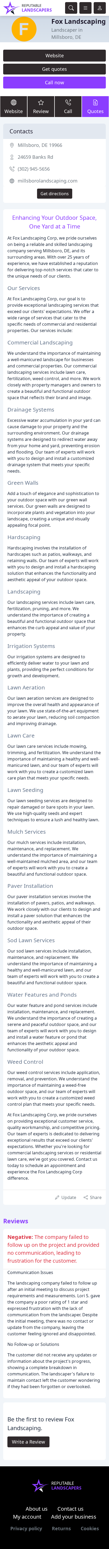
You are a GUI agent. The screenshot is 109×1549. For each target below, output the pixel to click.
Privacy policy (26, 1528)
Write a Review (28, 1442)
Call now (54, 82)
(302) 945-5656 (34, 169)
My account (27, 1516)
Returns (61, 1528)
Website (55, 55)
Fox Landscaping (78, 21)
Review (41, 111)
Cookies (90, 1528)
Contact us (70, 1508)
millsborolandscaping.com (48, 181)
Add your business (73, 1516)
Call (68, 111)
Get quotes (54, 69)
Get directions (54, 194)
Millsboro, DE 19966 (40, 145)
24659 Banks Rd (35, 157)
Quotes (95, 111)
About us (37, 1508)
